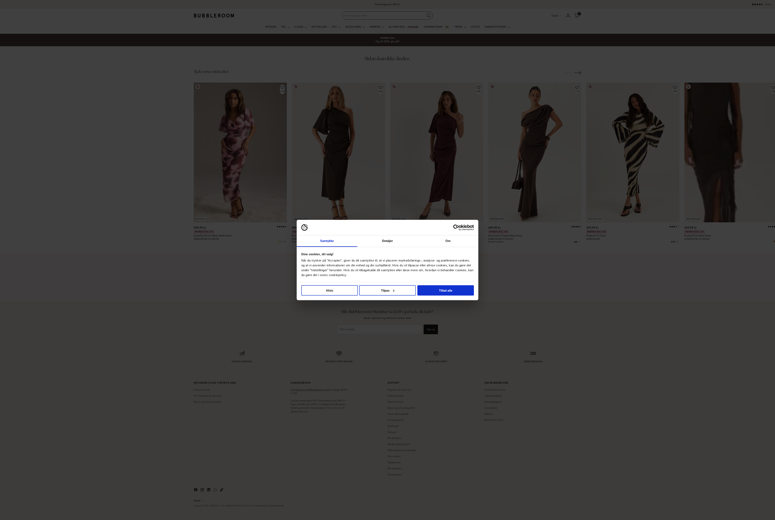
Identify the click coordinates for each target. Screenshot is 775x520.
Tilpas (385, 290)
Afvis (329, 290)
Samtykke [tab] (327, 241)
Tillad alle (445, 290)
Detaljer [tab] (387, 241)
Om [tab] (447, 241)
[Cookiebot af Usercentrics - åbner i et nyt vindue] (456, 228)
